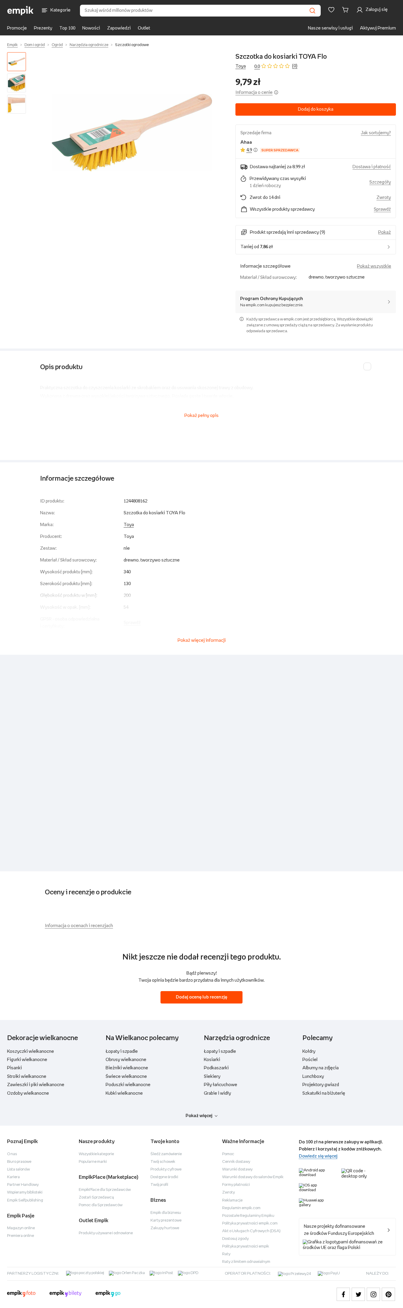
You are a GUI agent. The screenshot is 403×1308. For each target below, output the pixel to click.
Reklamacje (232, 1200)
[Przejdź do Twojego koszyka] (346, 9)
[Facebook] (343, 1294)
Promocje (17, 28)
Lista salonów (18, 1169)
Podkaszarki (216, 1068)
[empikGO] (108, 1294)
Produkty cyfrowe (165, 1169)
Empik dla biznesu (165, 1213)
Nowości (91, 28)
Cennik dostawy (236, 1162)
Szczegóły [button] (380, 182)
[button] (132, 132)
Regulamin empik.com (241, 1208)
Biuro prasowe (19, 1162)
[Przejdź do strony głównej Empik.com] (20, 11)
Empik (12, 45)
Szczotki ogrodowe (132, 45)
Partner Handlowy (23, 1185)
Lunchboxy (313, 1076)
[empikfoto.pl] (21, 1294)
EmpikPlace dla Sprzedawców (105, 1190)
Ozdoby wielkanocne (28, 1093)
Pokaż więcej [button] (199, 1116)
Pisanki (14, 1068)
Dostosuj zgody (235, 1239)
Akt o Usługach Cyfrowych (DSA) (251, 1231)
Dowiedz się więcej (318, 1156)
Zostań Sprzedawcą (96, 1197)
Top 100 (67, 28)
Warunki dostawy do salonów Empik (253, 1177)
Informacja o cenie (254, 92)
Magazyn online (21, 1228)
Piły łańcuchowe (220, 1085)
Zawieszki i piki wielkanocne (35, 1085)
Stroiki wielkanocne (26, 1076)
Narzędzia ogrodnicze (89, 45)
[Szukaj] (312, 10)
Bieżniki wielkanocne (127, 1068)
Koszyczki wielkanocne (30, 1051)
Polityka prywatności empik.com (250, 1223)
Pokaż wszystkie (374, 266)
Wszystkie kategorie (96, 1154)
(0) (294, 66)
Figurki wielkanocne (27, 1059)
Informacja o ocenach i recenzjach (79, 926)
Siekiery (212, 1076)
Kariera (13, 1177)
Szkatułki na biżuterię (323, 1093)
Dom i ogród (34, 45)
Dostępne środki (164, 1177)
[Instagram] (373, 1294)
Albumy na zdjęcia (320, 1068)
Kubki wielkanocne (124, 1093)
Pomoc (228, 1154)
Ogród (57, 45)
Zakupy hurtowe (164, 1228)
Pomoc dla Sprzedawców (100, 1205)
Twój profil (159, 1185)
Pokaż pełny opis (201, 415)
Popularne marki (93, 1162)
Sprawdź (382, 209)
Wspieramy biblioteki (24, 1192)
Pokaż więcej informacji (202, 640)
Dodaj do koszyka (315, 109)
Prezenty (43, 28)
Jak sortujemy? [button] (376, 133)
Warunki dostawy (237, 1169)
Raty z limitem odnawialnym (246, 1262)
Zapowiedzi (119, 28)
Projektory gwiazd (320, 1085)
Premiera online (20, 1236)
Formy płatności (236, 1185)
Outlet (144, 28)
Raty (226, 1254)
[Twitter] (358, 1294)
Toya (240, 66)
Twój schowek (162, 1162)
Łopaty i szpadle (122, 1051)
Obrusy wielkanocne (126, 1059)
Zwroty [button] (383, 197)
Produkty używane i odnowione (106, 1233)
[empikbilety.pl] (66, 1294)
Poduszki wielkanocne (128, 1085)
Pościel (309, 1059)
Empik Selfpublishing (25, 1200)
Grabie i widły (217, 1093)
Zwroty (228, 1192)
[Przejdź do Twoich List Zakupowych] (331, 9)
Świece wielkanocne (126, 1076)
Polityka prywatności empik (245, 1246)
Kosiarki (212, 1059)
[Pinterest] (388, 1294)
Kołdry (308, 1051)
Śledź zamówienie (166, 1154)
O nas (12, 1154)
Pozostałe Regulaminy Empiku (248, 1216)
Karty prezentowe (165, 1220)
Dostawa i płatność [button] (372, 167)
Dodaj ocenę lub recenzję (201, 997)
